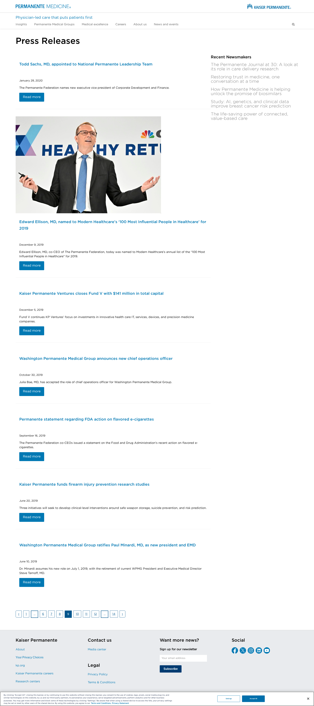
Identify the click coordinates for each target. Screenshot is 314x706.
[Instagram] (251, 650)
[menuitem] (23, 24)
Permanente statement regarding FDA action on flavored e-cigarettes (86, 419)
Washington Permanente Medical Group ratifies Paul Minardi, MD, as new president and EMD (107, 545)
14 (115, 615)
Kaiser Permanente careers (34, 673)
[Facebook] (235, 650)
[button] (293, 24)
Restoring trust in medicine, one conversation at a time (245, 79)
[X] (243, 650)
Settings (229, 698)
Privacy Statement (120, 703)
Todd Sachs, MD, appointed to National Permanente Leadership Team (85, 64)
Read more (32, 97)
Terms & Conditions (101, 682)
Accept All (253, 698)
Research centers (28, 681)
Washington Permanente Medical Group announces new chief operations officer (96, 359)
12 (96, 615)
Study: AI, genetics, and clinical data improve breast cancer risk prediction (251, 104)
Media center (97, 649)
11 (87, 615)
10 (78, 615)
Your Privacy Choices (29, 657)
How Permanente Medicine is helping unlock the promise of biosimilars (250, 91)
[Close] (308, 699)
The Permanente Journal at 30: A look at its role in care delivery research (254, 67)
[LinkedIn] (259, 650)
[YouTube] (267, 650)
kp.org (20, 665)
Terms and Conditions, (101, 703)
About (20, 649)
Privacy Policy (98, 674)
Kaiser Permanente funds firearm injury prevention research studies (84, 484)
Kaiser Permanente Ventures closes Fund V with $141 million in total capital (91, 293)
